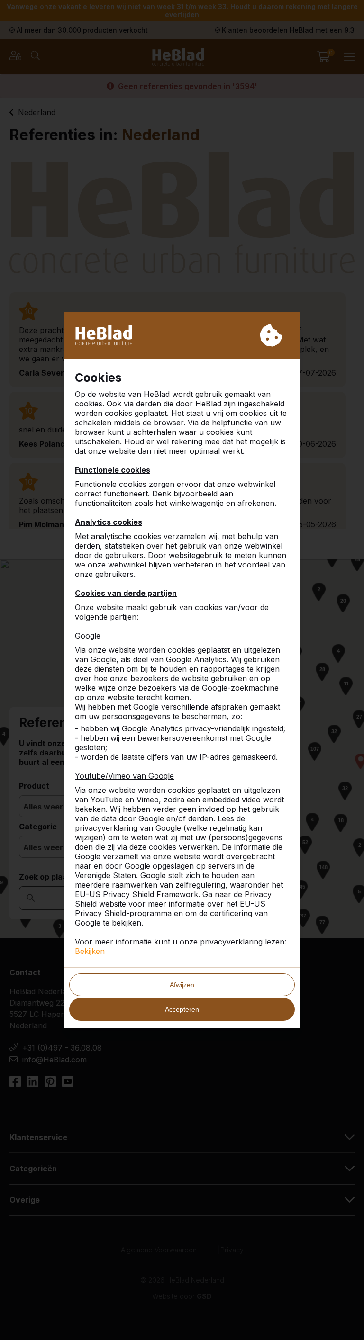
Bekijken (90, 951)
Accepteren (182, 1009)
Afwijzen (182, 985)
